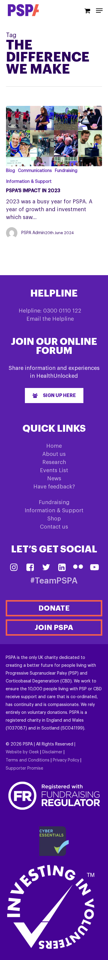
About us (54, 454)
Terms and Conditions (28, 760)
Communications (35, 171)
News (54, 478)
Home (54, 446)
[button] (54, 395)
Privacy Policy (66, 760)
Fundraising (66, 171)
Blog (10, 171)
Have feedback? (54, 486)
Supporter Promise (24, 768)
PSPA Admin (33, 233)
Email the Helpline (50, 319)
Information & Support (29, 182)
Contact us (54, 526)
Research (54, 462)
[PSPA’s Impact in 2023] (54, 136)
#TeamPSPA (54, 581)
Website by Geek (22, 752)
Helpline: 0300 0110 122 (50, 310)
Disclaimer (52, 752)
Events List (54, 470)
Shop (54, 518)
